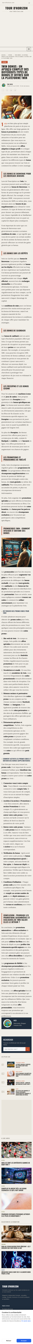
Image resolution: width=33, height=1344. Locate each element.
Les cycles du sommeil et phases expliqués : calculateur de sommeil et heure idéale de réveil (23, 1093)
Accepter (24, 1340)
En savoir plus (26, 1321)
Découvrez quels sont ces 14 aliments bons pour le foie (16, 1273)
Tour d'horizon (16, 8)
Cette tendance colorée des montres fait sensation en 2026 (23, 1074)
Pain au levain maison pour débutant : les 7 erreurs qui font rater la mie (16, 1247)
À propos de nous (7, 1309)
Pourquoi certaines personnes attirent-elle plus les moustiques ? (15, 1215)
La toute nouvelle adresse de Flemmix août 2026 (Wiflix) (23, 1065)
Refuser (8, 1340)
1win (5, 123)
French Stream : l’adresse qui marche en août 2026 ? (23, 1083)
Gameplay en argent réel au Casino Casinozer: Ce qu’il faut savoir (13, 1189)
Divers (10, 55)
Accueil (3, 55)
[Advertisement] (16, 30)
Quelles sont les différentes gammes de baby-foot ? (15, 1164)
